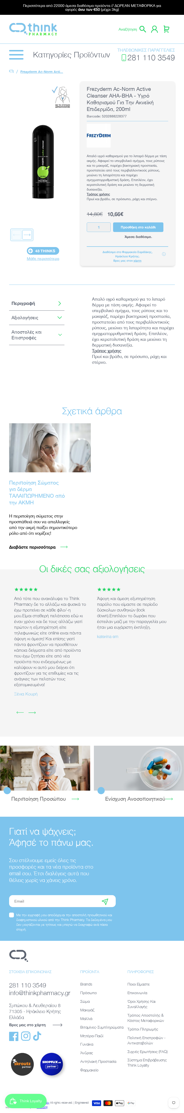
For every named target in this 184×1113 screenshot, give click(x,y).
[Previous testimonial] (20, 713)
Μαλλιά (86, 1018)
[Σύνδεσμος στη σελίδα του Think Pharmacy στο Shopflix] (51, 1079)
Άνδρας (86, 1053)
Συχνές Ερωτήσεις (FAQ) (147, 1051)
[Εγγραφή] (105, 901)
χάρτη (137, 260)
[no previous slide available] (16, 235)
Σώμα (85, 1001)
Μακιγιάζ (87, 1010)
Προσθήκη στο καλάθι (138, 227)
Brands (86, 984)
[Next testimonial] (32, 713)
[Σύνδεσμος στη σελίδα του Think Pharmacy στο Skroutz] (22, 1076)
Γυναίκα (86, 1044)
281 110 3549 (151, 57)
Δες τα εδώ (45, 768)
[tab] (36, 303)
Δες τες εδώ (139, 768)
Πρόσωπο (88, 993)
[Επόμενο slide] (27, 235)
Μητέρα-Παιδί (91, 1036)
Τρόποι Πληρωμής (142, 1029)
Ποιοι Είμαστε (138, 984)
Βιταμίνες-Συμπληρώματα (101, 1027)
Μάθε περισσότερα (43, 258)
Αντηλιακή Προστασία (98, 1061)
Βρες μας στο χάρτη (27, 1024)
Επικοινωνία (137, 993)
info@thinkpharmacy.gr (38, 992)
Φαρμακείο (89, 1070)
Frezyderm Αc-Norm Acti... (41, 72)
